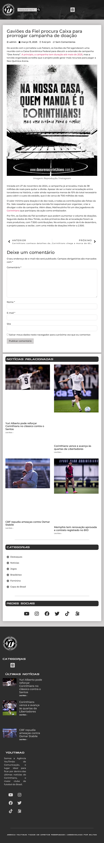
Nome (11, 302)
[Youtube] (11, 795)
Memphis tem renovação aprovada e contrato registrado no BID (75, 529)
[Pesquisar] (38, 9)
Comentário (14, 267)
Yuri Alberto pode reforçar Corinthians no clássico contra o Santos (24, 426)
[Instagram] (19, 795)
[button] (72, 9)
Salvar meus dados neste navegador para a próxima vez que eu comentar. (50, 335)
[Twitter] (19, 803)
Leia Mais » (9, 433)
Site (9, 324)
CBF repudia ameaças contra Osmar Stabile (27, 523)
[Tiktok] (67, 613)
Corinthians (13, 210)
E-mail (11, 313)
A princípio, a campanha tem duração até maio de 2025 (52, 54)
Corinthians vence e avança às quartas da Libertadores (72, 447)
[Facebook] (11, 803)
